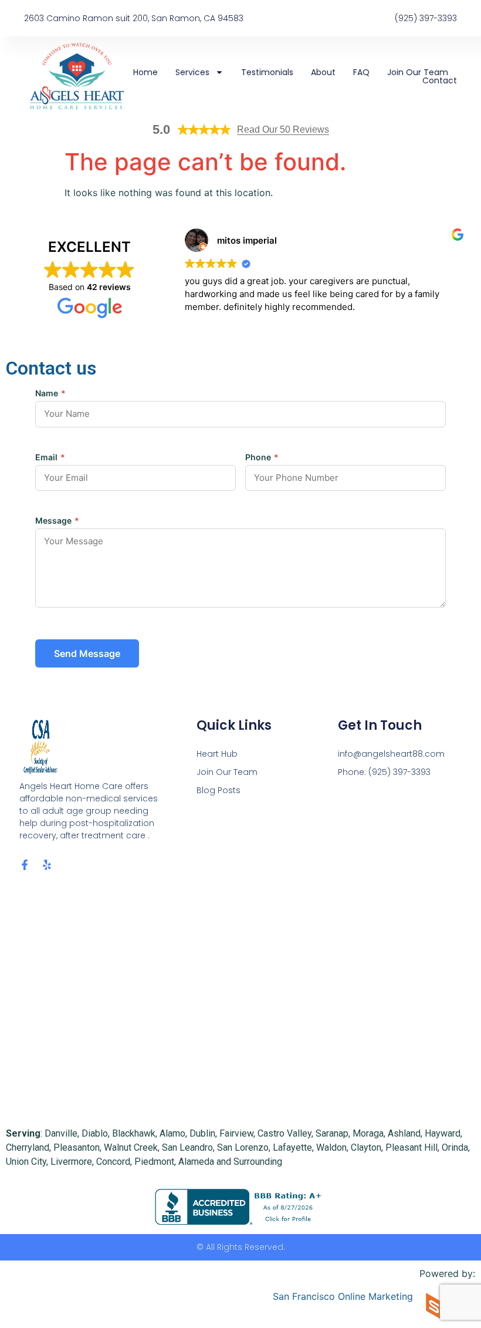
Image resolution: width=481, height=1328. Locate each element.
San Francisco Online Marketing (343, 1296)
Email (50, 457)
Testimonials (267, 72)
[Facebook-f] (24, 865)
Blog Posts (218, 790)
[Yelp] (47, 865)
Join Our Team (417, 72)
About (323, 72)
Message (57, 521)
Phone (262, 457)
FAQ (361, 72)
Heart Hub (217, 754)
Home (145, 72)
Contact (439, 80)
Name (50, 393)
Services (192, 72)
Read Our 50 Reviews (283, 129)
